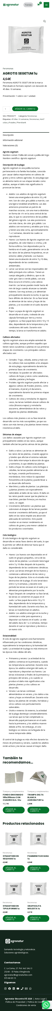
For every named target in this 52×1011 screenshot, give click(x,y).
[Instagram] (5, 988)
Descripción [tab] (8, 134)
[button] (44, 21)
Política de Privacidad (15, 1001)
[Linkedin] (13, 988)
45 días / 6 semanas (20, 119)
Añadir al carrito (25, 108)
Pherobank (21, 122)
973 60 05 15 (10, 978)
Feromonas (8, 68)
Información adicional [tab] (12, 140)
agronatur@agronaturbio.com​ (18, 974)
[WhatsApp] (30, 988)
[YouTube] (18, 988)
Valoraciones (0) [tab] (10, 145)
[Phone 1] (22, 988)
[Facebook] (9, 988)
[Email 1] (26, 988)
